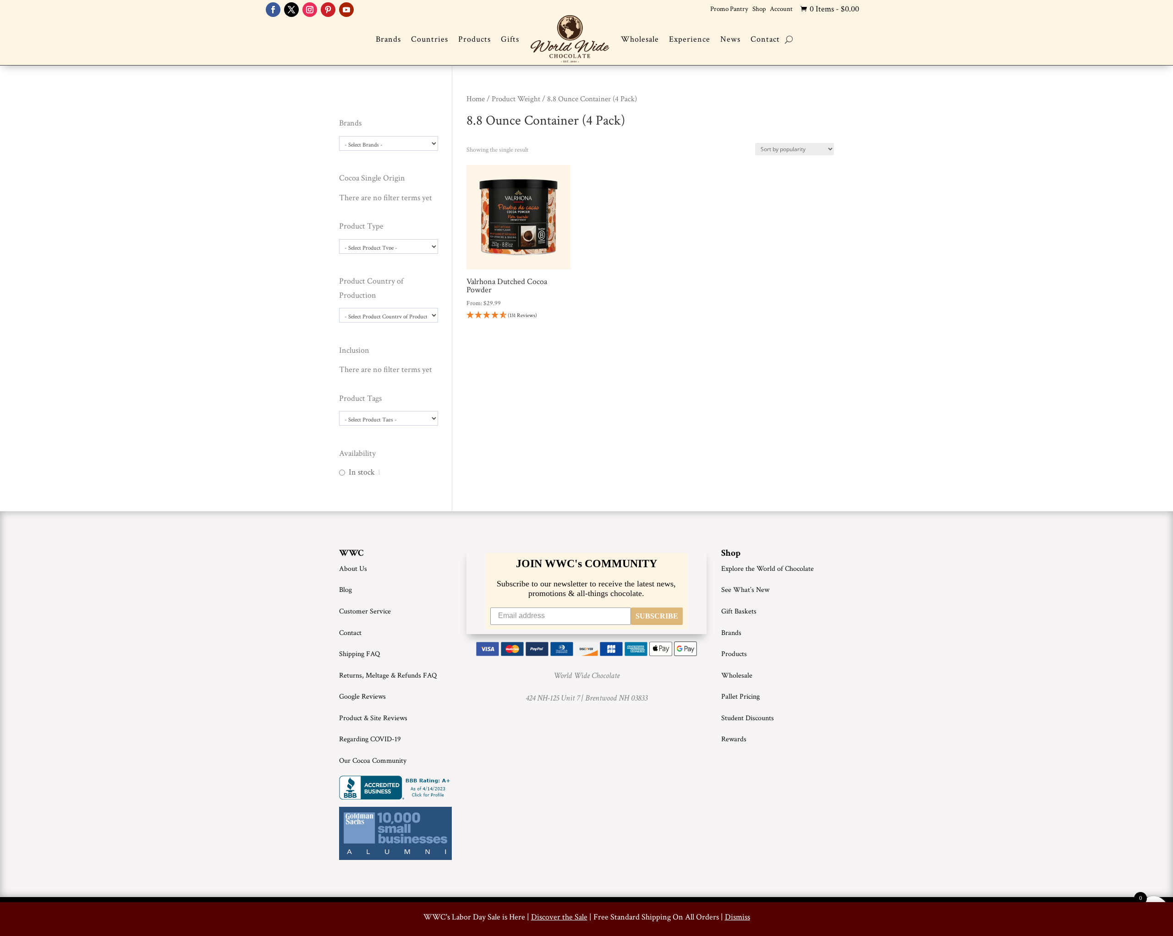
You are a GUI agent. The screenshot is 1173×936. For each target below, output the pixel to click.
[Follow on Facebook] (273, 9)
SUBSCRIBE (657, 616)
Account (781, 9)
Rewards (733, 739)
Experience (689, 39)
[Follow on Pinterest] (328, 9)
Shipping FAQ (359, 654)
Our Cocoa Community (372, 761)
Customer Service (365, 611)
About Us (353, 569)
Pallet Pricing (740, 696)
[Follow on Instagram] (309, 9)
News (730, 39)
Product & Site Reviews (373, 718)
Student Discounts (747, 718)
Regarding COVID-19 (370, 739)
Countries (429, 39)
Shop (759, 9)
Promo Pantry (729, 9)
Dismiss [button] (737, 917)
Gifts (510, 39)
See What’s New (745, 590)
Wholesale (640, 39)
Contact (765, 39)
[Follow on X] (291, 9)
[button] (518, 316)
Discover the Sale (559, 917)
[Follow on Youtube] (346, 9)
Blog (345, 590)
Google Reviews (362, 696)
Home (475, 99)
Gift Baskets (738, 611)
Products (474, 39)
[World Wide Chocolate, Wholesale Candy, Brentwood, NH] (396, 787)
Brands (388, 39)
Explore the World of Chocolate (767, 569)
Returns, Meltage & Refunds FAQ (388, 675)
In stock (362, 472)
